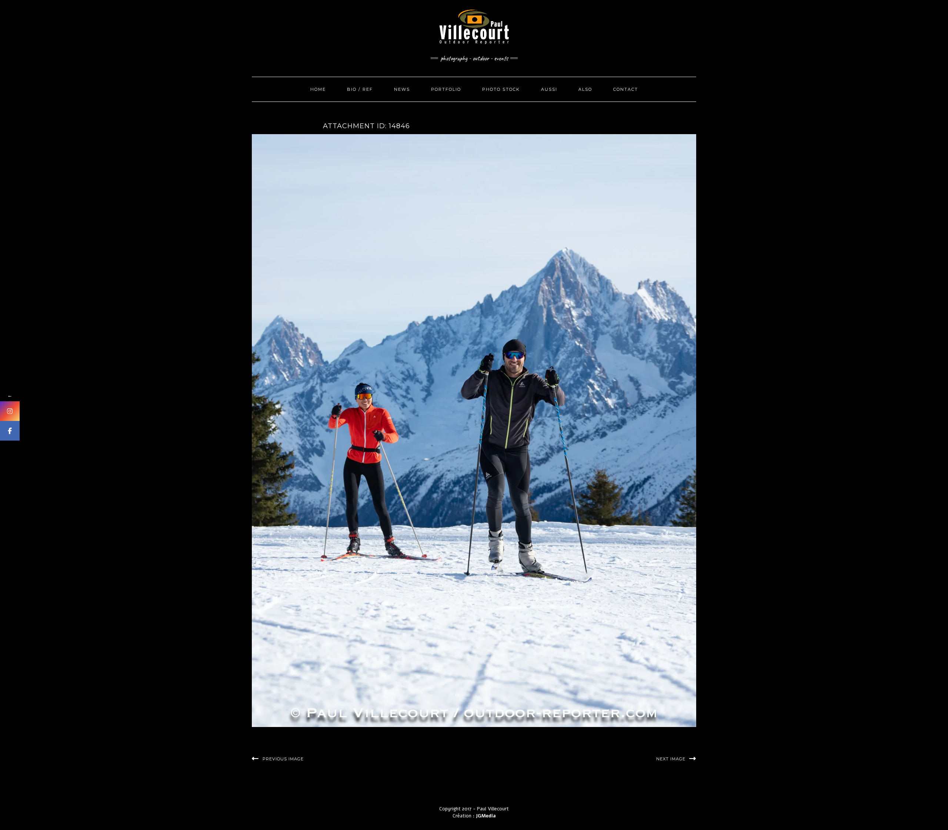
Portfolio (446, 89)
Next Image (670, 758)
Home (318, 89)
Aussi (549, 89)
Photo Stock (501, 89)
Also (585, 89)
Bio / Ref (360, 89)
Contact (625, 89)
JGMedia (486, 816)
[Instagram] (10, 411)
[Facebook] (10, 431)
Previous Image (283, 758)
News (402, 89)
